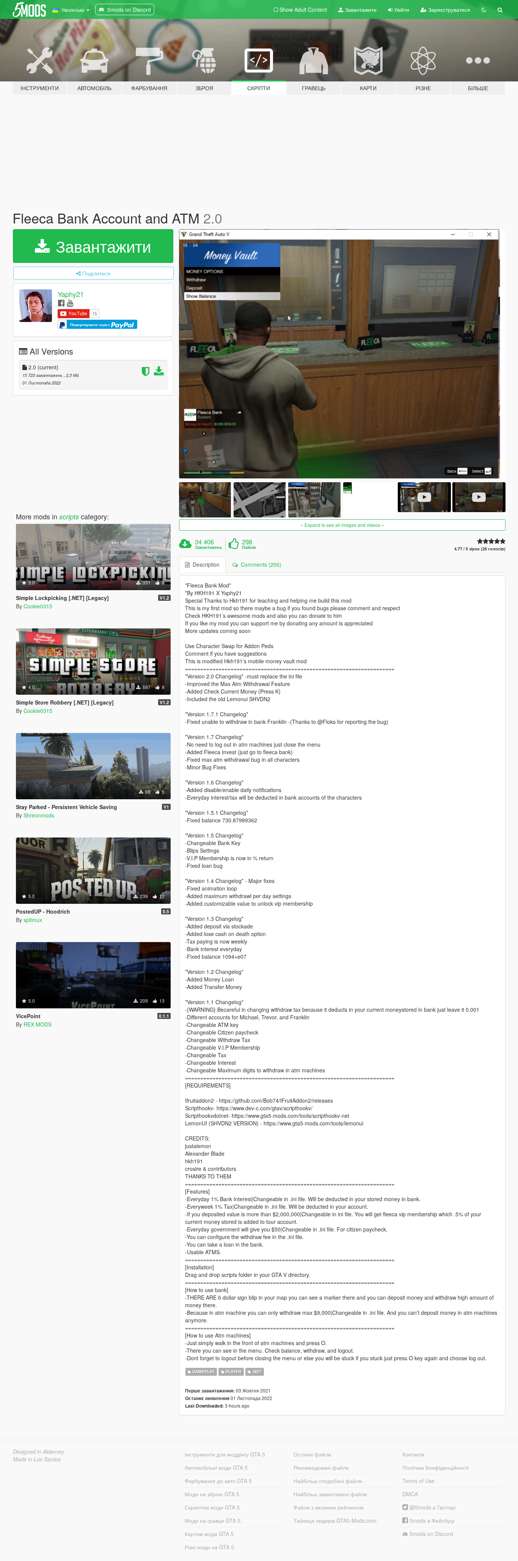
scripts (69, 516)
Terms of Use (418, 1480)
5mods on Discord (430, 1534)
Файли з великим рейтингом (329, 1507)
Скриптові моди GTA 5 (212, 1507)
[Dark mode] (484, 9)
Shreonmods (39, 815)
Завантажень (208, 547)
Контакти (413, 1454)
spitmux (33, 919)
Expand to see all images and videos (342, 525)
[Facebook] (61, 302)
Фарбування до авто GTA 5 (218, 1480)
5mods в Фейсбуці (431, 1520)
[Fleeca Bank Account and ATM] (342, 353)
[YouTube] (70, 302)
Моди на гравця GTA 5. (213, 1520)
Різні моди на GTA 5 (209, 1547)
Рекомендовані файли (321, 1467)
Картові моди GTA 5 (209, 1534)
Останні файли (312, 1454)
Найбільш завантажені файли (330, 1494)
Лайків (249, 547)
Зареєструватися (448, 9)
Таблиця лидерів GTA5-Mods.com (335, 1520)
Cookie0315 (38, 606)
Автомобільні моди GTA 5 (216, 1467)
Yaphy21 (71, 294)
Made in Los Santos (37, 1459)
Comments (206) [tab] (259, 564)
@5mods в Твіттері (431, 1507)
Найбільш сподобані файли (328, 1480)
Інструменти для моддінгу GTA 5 (225, 1454)
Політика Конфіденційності (435, 1467)
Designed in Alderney (38, 1451)
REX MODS (38, 1024)
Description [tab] (205, 564)
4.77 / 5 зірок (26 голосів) (479, 549)
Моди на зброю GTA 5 (212, 1494)
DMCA (410, 1494)
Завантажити (360, 9)
